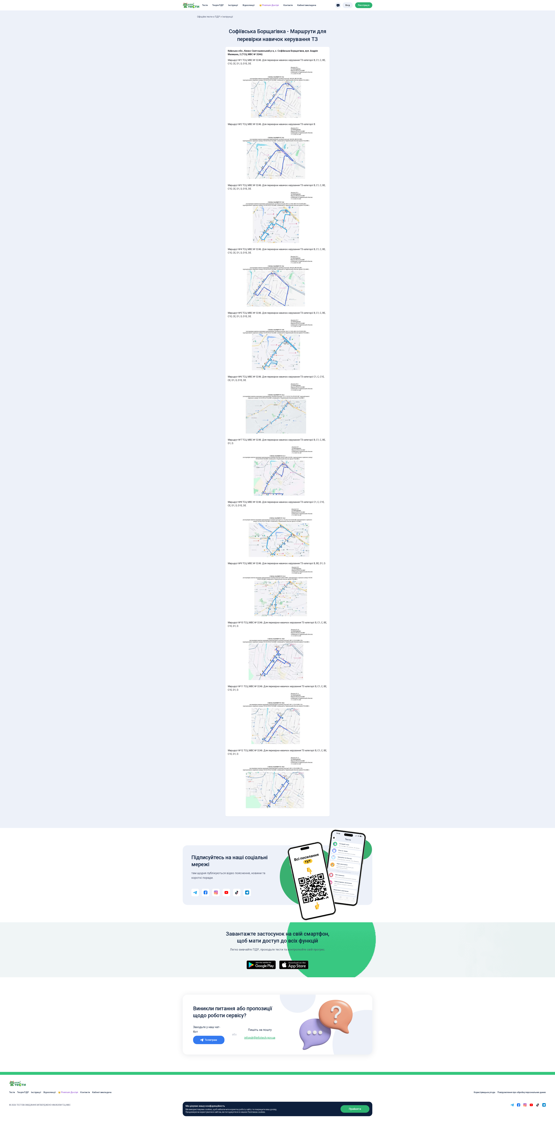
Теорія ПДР (218, 5)
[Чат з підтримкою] (338, 5)
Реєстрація (363, 5)
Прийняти (355, 1108)
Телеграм (211, 1039)
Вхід (347, 5)
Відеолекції (249, 5)
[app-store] (293, 964)
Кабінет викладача (306, 5)
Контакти (288, 5)
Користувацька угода (484, 1092)
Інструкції (233, 5)
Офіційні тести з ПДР (208, 16)
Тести (205, 5)
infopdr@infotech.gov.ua (259, 1037)
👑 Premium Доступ (269, 5)
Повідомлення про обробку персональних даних (521, 1092)
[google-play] (261, 964)
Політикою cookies (256, 1112)
